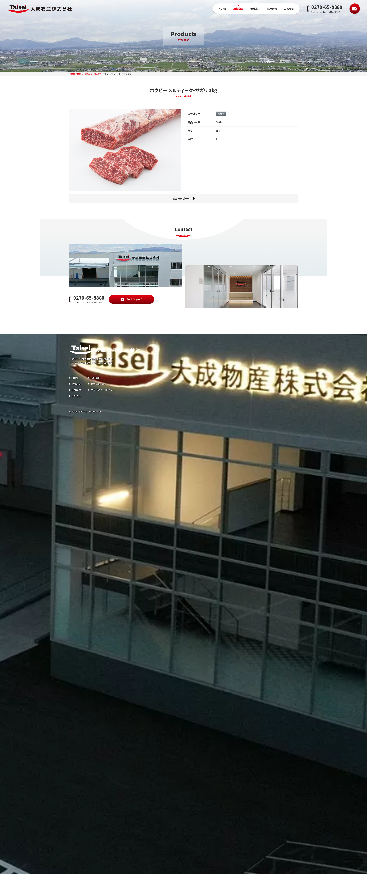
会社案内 (255, 8)
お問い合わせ (98, 384)
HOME (222, 8)
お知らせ (289, 8)
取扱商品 (238, 8)
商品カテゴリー (181, 198)
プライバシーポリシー (103, 390)
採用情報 (272, 8)
